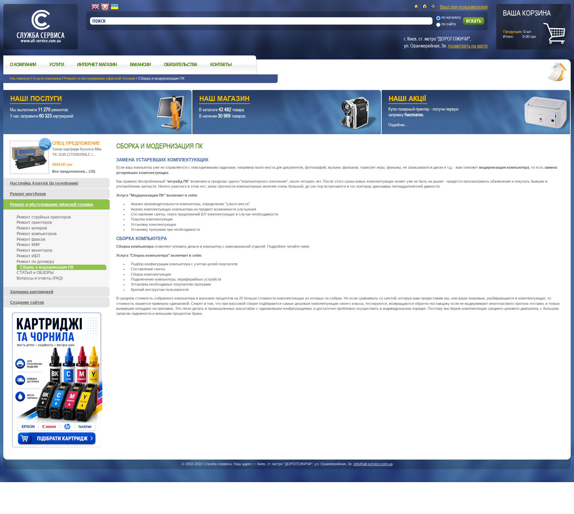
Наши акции (466, 99)
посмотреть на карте (468, 45)
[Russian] (105, 7)
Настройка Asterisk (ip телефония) (44, 183)
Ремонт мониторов (34, 250)
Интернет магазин (97, 64)
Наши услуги (89, 99)
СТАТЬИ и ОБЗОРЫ (35, 272)
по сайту (448, 24)
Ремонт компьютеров (36, 233)
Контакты (221, 64)
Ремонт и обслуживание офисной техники (99, 78)
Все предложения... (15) (73, 171)
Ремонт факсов (31, 239)
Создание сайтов (27, 302)
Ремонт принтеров (34, 222)
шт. (527, 24)
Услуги (56, 64)
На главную (20, 78)
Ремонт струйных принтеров (44, 217)
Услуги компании (47, 78)
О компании (23, 64)
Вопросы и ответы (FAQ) (40, 278)
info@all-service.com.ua (373, 464)
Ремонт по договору (35, 261)
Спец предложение (76, 143)
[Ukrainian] (115, 7)
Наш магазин (275, 99)
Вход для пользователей (464, 6)
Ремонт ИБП (28, 256)
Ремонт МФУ (28, 244)
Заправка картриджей (31, 292)
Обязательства (180, 64)
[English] (95, 7)
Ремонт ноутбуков (28, 194)
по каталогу (451, 17)
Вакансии (140, 64)
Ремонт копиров (32, 228)
